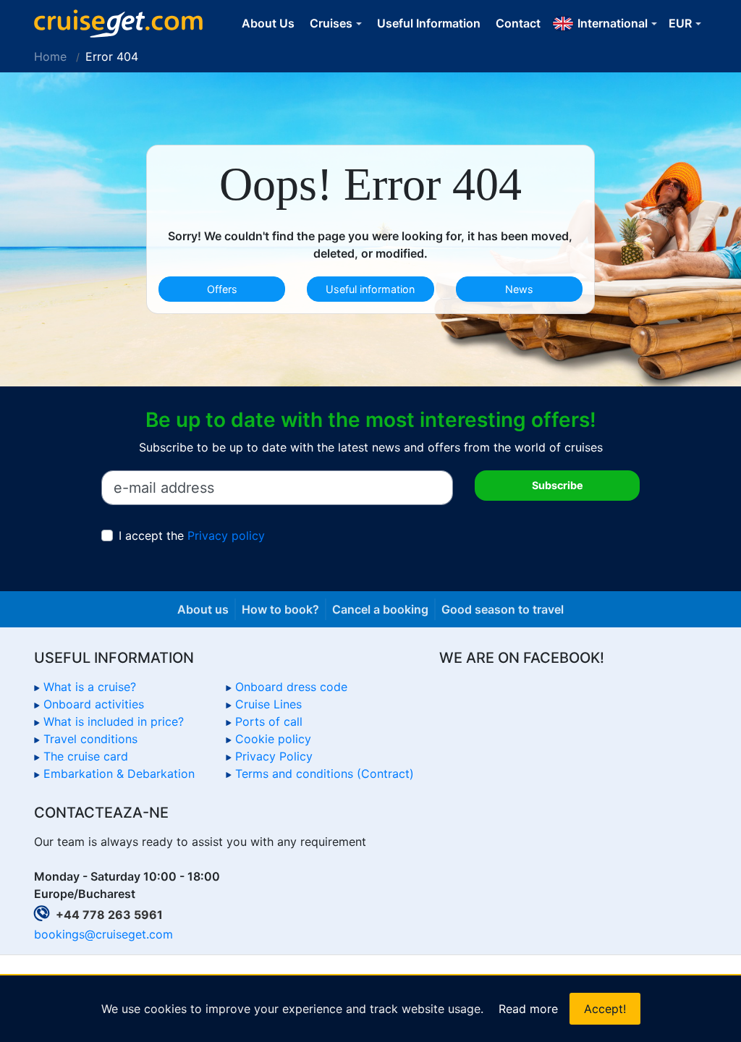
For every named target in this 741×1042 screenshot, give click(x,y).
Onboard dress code (291, 686)
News (519, 289)
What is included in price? (113, 721)
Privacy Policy (274, 756)
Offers (222, 289)
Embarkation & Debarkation (119, 773)
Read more (528, 1008)
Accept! (605, 1008)
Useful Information (428, 23)
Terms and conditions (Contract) (324, 773)
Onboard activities (93, 704)
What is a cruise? (89, 686)
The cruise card (85, 756)
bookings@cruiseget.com (103, 934)
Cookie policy (273, 739)
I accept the (192, 535)
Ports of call (268, 721)
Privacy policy (226, 535)
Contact (518, 23)
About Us (268, 23)
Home (50, 56)
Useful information (370, 289)
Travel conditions (90, 739)
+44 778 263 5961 (109, 914)
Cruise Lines (268, 704)
